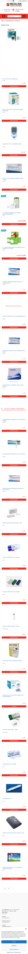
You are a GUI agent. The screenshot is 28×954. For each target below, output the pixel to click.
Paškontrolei (17, 20)
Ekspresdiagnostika (10, 20)
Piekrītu (14, 941)
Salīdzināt (7, 11)
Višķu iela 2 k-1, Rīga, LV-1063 (9, 911)
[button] (26, 929)
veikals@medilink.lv (6, 926)
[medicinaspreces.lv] (14, 4)
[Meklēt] (20, 16)
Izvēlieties (14, 706)
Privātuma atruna (10, 952)
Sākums (3, 20)
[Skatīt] (3, 88)
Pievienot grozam (14, 86)
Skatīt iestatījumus (14, 949)
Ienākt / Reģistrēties (22, 1)
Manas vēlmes (7, 9)
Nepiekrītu (14, 945)
